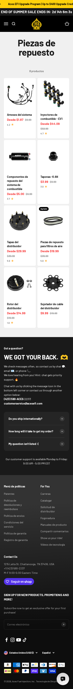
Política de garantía (15, 533)
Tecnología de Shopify (47, 681)
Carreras (45, 493)
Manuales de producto (53, 524)
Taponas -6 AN (49, 176)
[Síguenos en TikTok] (24, 639)
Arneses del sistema (19, 114)
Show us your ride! (51, 538)
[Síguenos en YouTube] (18, 639)
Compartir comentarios (54, 531)
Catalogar (46, 500)
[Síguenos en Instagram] (12, 639)
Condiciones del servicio (13, 524)
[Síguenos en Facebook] (6, 639)
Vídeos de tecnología (52, 544)
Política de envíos (14, 515)
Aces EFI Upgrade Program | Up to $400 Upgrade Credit (39, 4)
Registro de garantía (16, 540)
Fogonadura (47, 518)
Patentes (9, 493)
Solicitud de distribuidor (47, 509)
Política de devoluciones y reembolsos (13, 505)
